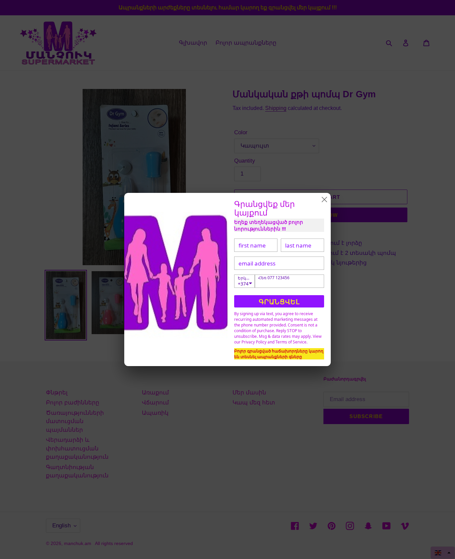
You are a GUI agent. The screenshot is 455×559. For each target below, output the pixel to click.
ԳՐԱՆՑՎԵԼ (279, 301)
